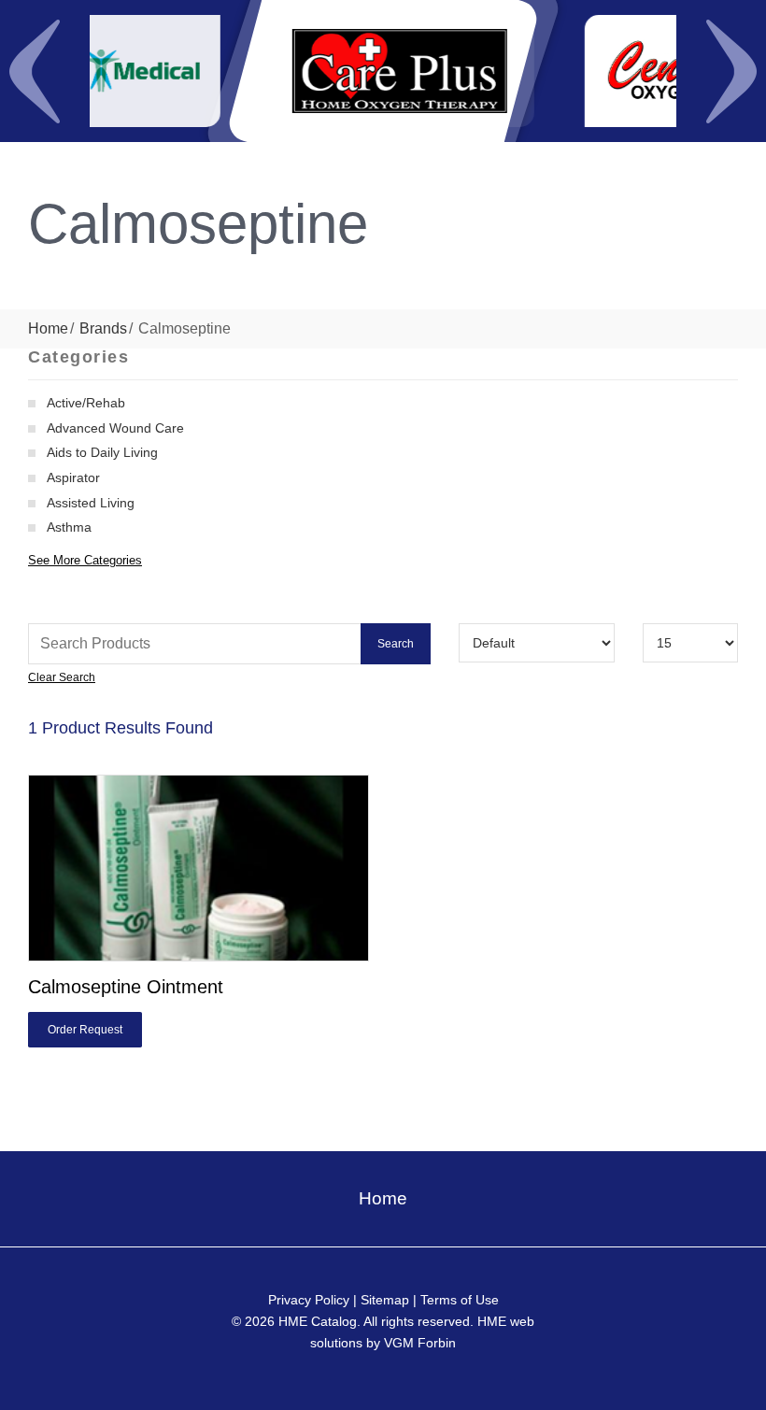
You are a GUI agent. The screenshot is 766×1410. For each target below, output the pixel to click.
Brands (103, 328)
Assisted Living (91, 502)
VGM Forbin (420, 1342)
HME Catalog (317, 1321)
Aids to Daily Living (102, 452)
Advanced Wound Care (115, 427)
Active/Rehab (86, 402)
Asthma (69, 527)
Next (731, 71)
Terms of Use (459, 1299)
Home (48, 328)
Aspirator (73, 477)
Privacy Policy (308, 1299)
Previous (34, 71)
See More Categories (85, 560)
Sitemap (385, 1299)
